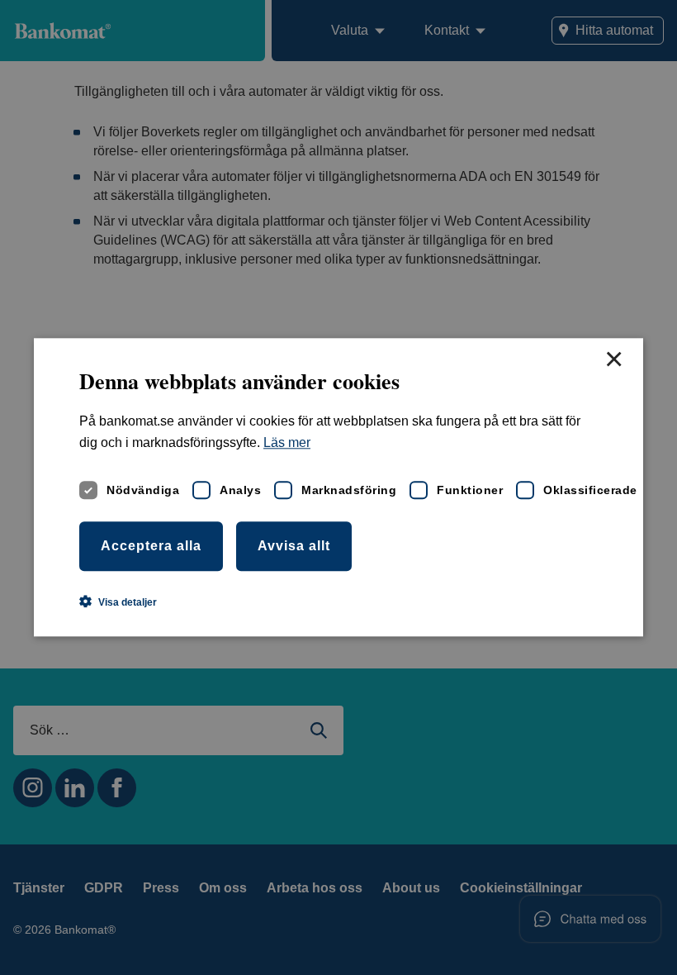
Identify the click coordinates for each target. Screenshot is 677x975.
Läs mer (286, 443)
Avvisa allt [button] (294, 546)
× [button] (613, 360)
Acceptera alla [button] (151, 546)
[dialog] (338, 487)
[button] (118, 602)
